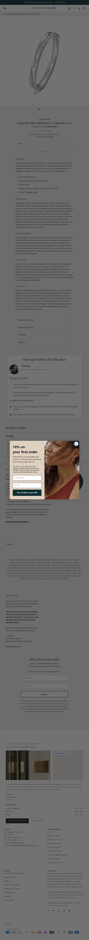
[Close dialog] (76, 444)
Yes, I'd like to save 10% (27, 493)
